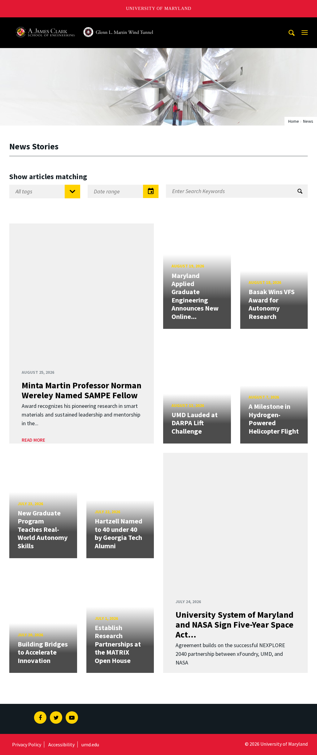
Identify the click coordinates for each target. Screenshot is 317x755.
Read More (33, 440)
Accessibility (61, 744)
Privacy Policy (26, 744)
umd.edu (90, 744)
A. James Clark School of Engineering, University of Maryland (84, 23)
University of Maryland (158, 8)
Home (293, 121)
